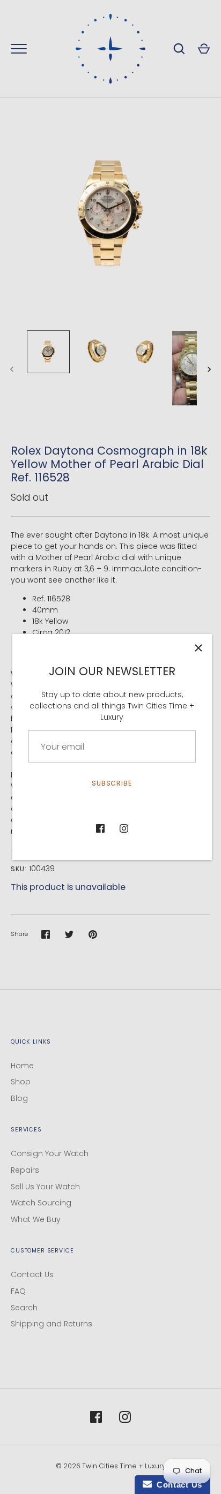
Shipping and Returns (51, 1323)
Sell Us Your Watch (45, 1186)
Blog (19, 1098)
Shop (21, 1081)
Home (22, 1065)
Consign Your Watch (50, 1153)
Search (24, 1307)
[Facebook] (100, 828)
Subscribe (112, 783)
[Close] (198, 647)
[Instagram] (124, 828)
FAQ (18, 1291)
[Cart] (204, 49)
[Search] (179, 49)
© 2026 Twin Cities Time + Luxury (111, 1465)
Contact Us (32, 1274)
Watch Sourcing (41, 1202)
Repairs (25, 1170)
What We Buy (36, 1219)
